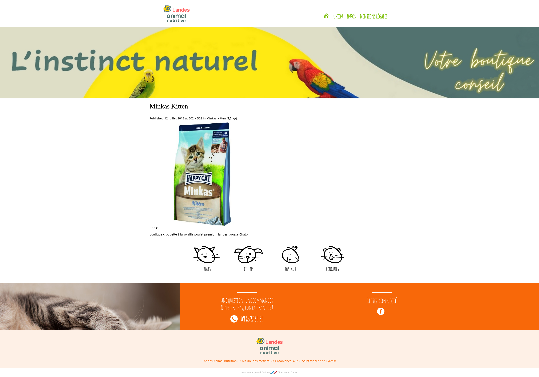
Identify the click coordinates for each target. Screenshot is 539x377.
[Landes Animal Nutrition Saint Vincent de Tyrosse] (326, 11)
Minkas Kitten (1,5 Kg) (222, 118)
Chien (338, 11)
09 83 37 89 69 (252, 318)
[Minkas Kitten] (202, 173)
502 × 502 (195, 118)
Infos (351, 11)
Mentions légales (373, 11)
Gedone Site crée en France (280, 372)
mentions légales (250, 372)
